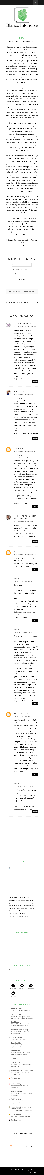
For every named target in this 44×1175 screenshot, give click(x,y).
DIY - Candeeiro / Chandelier (21, 1110)
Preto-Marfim (16, 1114)
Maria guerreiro (22, 713)
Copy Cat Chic (16, 1043)
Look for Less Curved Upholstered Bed (18, 1046)
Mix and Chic (15, 1051)
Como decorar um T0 (18, 1039)
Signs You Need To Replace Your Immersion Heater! (20, 1053)
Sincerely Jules (16, 1008)
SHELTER (14, 1058)
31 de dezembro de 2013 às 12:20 (24, 327)
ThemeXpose (21, 1170)
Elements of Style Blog (19, 1030)
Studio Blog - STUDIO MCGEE (22, 1070)
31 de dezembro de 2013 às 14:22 (24, 394)
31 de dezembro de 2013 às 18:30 (24, 554)
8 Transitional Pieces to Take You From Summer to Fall (21, 1025)
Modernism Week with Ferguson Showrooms (19, 1102)
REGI (16, 551)
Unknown (18, 448)
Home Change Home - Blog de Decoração (21, 1108)
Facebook (13, 989)
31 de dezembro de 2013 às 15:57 (24, 522)
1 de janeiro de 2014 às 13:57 (23, 581)
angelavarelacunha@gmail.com (19, 916)
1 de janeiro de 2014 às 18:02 (23, 632)
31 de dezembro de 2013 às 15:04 (24, 451)
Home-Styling (16, 1084)
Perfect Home (16, 1078)
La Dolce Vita (16, 1063)
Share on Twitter (23, 269)
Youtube (13, 996)
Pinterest (31, 989)
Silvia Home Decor (23, 323)
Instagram (22, 989)
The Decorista (16, 1120)
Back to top (32, 1173)
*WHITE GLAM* (17, 1037)
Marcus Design (16, 1091)
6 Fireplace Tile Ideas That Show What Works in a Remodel (22, 1017)
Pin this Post (23, 274)
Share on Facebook (23, 265)
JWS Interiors (16, 1099)
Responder (35, 381)
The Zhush (15, 1022)
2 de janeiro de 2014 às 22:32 (23, 786)
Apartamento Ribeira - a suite (21, 1080)
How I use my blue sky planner (22, 1010)
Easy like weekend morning (20, 1116)
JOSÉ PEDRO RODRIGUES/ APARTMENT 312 (25, 517)
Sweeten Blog (16, 1014)
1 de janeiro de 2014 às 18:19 (23, 716)
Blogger (29, 1133)
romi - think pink (22, 391)
